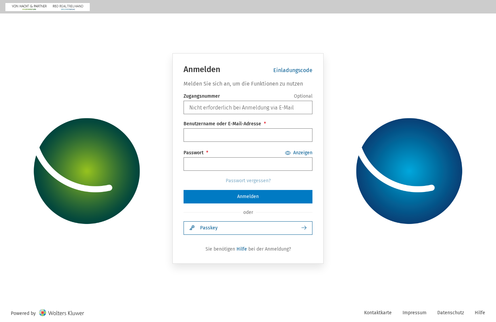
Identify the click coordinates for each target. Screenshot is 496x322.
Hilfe (242, 249)
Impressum (414, 313)
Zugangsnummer (202, 96)
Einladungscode (292, 70)
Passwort (193, 153)
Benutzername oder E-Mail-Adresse (222, 124)
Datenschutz (450, 313)
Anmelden (248, 196)
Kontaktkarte (378, 313)
